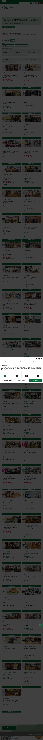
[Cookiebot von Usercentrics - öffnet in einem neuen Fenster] (37, 359)
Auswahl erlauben (21, 380)
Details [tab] (21, 361)
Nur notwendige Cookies (7, 380)
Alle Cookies (35, 380)
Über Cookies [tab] (35, 361)
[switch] (16, 376)
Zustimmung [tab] (7, 361)
